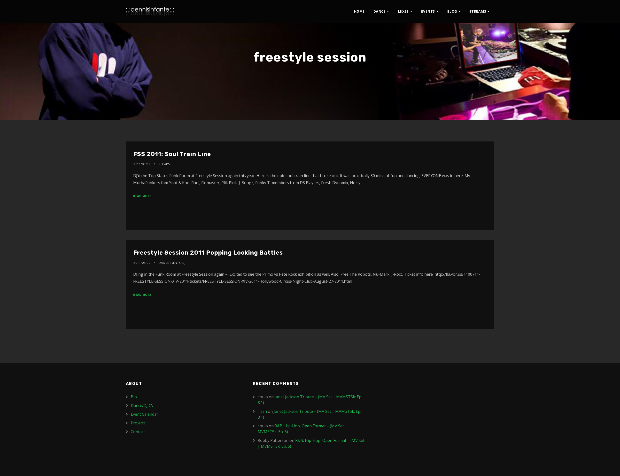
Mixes (403, 11)
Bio (134, 396)
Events (428, 11)
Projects (138, 423)
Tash (262, 411)
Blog (452, 11)
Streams (477, 11)
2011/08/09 (141, 263)
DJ (184, 263)
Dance (379, 11)
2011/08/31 (141, 164)
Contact (138, 431)
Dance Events (169, 263)
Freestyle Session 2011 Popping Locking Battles (208, 252)
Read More (142, 196)
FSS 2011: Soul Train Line (172, 154)
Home (359, 11)
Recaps (164, 164)
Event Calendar (144, 414)
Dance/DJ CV (142, 405)
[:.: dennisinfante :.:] (150, 11)
